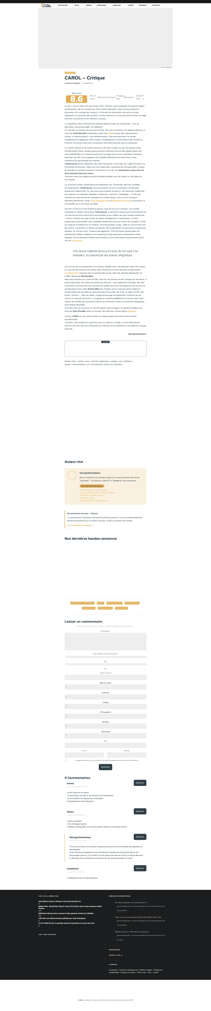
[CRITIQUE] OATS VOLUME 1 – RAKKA (93, 501)
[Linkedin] (157, 1)
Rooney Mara (89, 608)
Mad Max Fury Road (121, 201)
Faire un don (141, 972)
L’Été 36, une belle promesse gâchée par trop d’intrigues (62, 918)
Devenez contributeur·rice (128, 970)
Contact (156, 972)
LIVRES (130, 5)
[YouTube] (154, 1)
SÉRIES (89, 5)
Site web (127, 750)
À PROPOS (156, 5)
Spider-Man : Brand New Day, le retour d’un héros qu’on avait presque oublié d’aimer (70, 907)
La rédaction (113, 970)
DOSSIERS (142, 5)
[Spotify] (167, 1)
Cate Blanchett (71, 273)
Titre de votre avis (105, 673)
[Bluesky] (161, 1)
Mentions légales (146, 970)
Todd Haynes (122, 608)
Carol (101, 603)
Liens (149, 972)
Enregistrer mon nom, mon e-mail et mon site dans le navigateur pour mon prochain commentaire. (106, 760)
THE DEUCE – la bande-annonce (91, 495)
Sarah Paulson (105, 608)
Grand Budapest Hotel (100, 201)
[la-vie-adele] (72, 348)
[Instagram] (151, 1)
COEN (110, 133)
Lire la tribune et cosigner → (80, 525)
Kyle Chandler (132, 603)
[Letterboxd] (164, 1)
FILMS (77, 5)
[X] (147, 1)
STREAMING (101, 5)
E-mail (84, 750)
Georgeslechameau (72, 83)
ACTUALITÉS (62, 5)
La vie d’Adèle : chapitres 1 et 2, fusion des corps (105, 348)
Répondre (140, 783)
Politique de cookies (128, 972)
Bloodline (131, 311)
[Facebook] (144, 1)
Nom (105, 741)
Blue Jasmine (72, 276)
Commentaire (105, 631)
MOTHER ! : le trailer (87, 498)
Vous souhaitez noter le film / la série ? (105, 654)
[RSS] (171, 1)
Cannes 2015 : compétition (83, 603)
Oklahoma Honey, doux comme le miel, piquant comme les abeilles (66, 913)
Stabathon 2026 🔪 (116, 955)
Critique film (70, 73)
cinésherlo (73, 868)
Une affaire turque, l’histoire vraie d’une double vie (59, 901)
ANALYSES (117, 5)
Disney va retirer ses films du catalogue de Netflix (97, 493)
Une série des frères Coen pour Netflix (94, 490)
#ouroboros (76, 240)
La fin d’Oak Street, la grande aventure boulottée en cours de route (66, 923)
